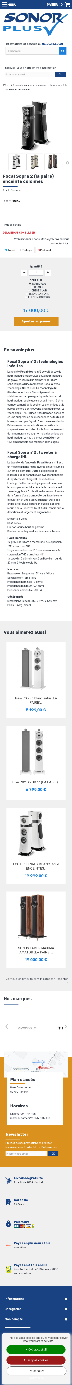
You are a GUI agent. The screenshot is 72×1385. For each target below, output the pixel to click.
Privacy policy (36, 1377)
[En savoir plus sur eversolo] (27, 1028)
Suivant (67, 163)
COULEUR (36, 280)
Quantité (36, 266)
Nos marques (18, 999)
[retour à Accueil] (4, 85)
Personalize (36, 1370)
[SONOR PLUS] (36, 24)
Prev (6, 1027)
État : (6, 190)
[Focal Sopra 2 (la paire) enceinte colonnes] (16, 162)
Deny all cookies (37, 1360)
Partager (26, 250)
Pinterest (45, 250)
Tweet (11, 250)
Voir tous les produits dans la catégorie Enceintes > (37, 980)
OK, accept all (37, 1349)
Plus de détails (12, 224)
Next (65, 1027)
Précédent (4, 163)
